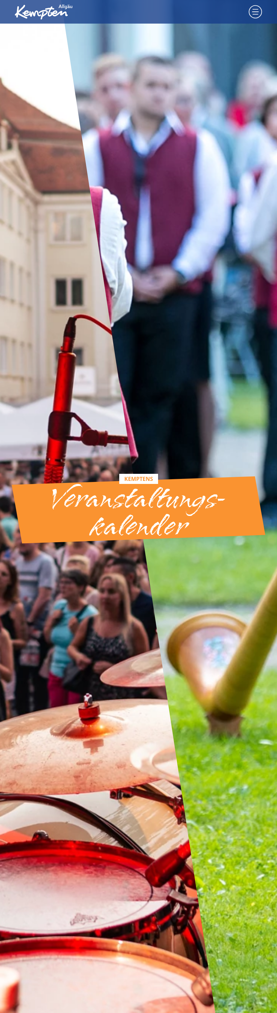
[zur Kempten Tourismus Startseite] (43, 12)
